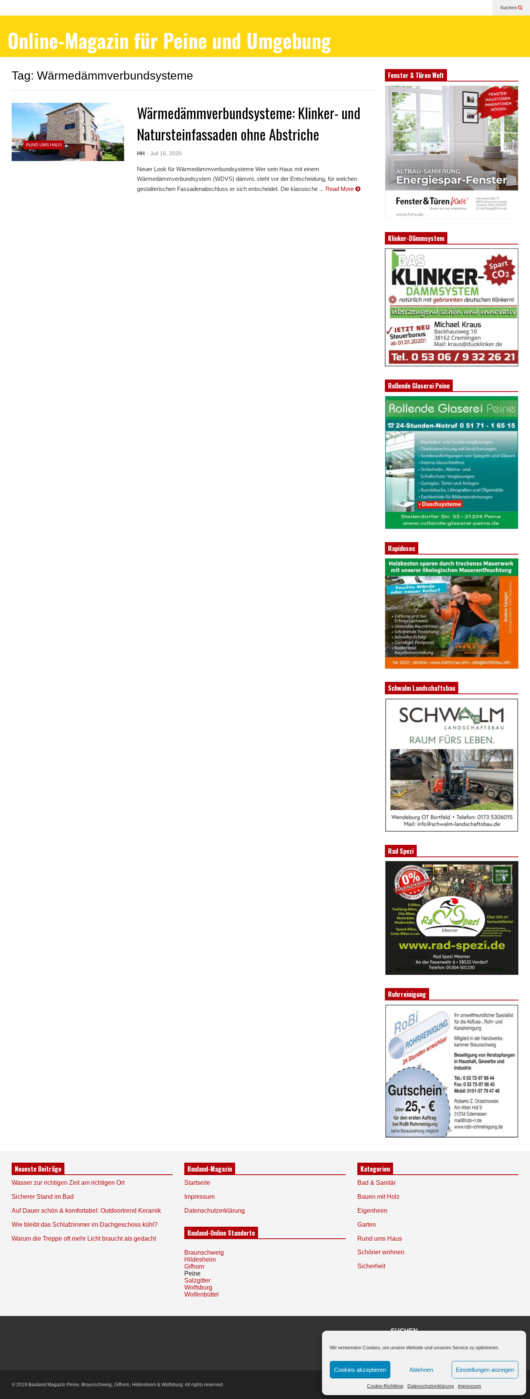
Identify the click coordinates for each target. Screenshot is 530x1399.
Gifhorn (194, 1266)
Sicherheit (371, 1266)
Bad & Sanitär (376, 1182)
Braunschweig (204, 1252)
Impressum (469, 1386)
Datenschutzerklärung (430, 1386)
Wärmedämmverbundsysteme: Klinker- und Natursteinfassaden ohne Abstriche (248, 123)
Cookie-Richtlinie (385, 1386)
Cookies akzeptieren (360, 1369)
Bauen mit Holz (378, 1196)
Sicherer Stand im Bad (43, 1196)
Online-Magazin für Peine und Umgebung (169, 40)
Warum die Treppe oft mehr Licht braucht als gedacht (84, 1238)
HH (141, 153)
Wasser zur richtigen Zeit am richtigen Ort (68, 1182)
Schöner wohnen (380, 1252)
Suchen (509, 7)
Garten (366, 1224)
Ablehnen (421, 1369)
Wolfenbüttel (201, 1294)
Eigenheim (372, 1210)
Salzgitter (197, 1280)
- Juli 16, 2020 (164, 153)
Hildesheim (200, 1259)
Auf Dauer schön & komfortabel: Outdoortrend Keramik (86, 1210)
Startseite (197, 1182)
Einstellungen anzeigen (485, 1369)
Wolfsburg (198, 1287)
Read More (340, 188)
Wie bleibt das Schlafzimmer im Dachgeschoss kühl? (85, 1224)
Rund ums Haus (44, 144)
